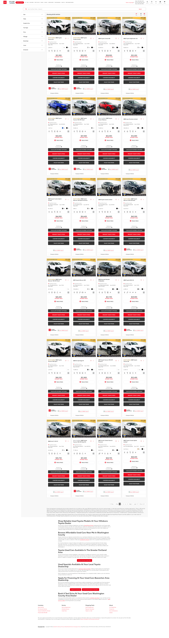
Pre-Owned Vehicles (42, 609)
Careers (111, 612)
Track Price (59, 59)
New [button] (28, 2)
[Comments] (68, 51)
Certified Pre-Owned (84, 539)
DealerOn (55, 626)
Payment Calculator (89, 609)
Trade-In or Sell (88, 610)
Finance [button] (42, 2)
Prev (116, 504)
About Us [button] (63, 2)
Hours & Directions (113, 610)
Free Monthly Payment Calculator (90, 589)
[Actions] (68, 38)
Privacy (62, 626)
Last (135, 504)
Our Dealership (112, 607)
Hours (79, 626)
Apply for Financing (75, 589)
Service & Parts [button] (51, 2)
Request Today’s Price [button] (58, 73)
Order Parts (64, 610)
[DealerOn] (41, 626)
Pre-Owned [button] (32, 2)
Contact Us (111, 609)
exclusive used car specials (85, 568)
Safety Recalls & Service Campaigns (71, 626)
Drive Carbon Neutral (70, 2)
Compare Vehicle (54, 93)
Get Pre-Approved (89, 607)
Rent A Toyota (37, 2)
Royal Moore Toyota (88, 525)
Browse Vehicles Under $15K (84, 560)
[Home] (26, 2)
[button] (69, 26)
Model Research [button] (58, 2)
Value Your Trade (59, 82)
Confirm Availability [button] (59, 77)
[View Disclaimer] (60, 50)
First (111, 504)
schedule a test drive (94, 598)
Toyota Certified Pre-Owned (44, 610)
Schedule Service (19, 2)
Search (140, 9)
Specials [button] (45, 2)
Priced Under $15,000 (42, 612)
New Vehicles (41, 607)
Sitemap (59, 626)
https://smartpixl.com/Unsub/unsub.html (90, 619)
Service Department (66, 607)
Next (130, 504)
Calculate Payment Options (59, 69)
